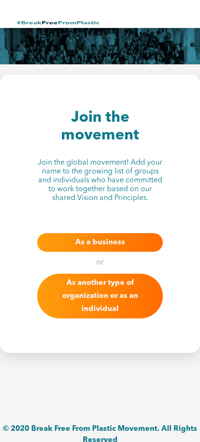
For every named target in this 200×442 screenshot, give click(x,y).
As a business (100, 242)
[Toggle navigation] (175, 22)
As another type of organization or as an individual (100, 296)
